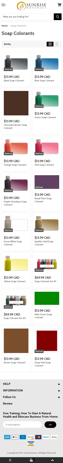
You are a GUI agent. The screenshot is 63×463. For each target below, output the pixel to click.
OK (50, 425)
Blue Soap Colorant (44, 80)
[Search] (58, 16)
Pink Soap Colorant (44, 164)
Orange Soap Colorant (15, 164)
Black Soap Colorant (14, 80)
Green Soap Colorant (45, 117)
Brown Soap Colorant (14, 362)
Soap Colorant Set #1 (45, 281)
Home (4, 25)
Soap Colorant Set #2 (15, 318)
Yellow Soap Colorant (15, 281)
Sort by (7, 44)
